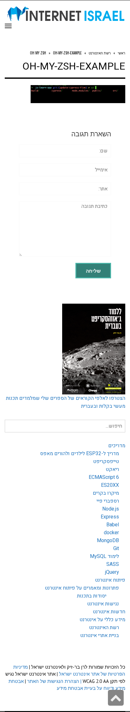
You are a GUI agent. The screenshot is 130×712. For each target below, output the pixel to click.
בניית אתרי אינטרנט (99, 635)
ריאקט (112, 469)
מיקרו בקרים (106, 493)
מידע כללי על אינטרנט (102, 619)
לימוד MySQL (104, 556)
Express (110, 517)
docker (111, 532)
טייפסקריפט (106, 461)
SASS (112, 564)
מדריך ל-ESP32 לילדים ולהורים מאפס (79, 453)
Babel (112, 525)
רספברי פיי (108, 501)
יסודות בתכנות (91, 596)
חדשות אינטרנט (109, 612)
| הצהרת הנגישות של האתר (54, 681)
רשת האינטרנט (104, 627)
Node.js (110, 509)
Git (116, 548)
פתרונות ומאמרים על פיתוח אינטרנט (82, 588)
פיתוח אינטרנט (110, 580)
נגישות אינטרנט (103, 604)
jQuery (112, 572)
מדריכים (116, 445)
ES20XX (110, 485)
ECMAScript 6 (104, 477)
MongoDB (108, 540)
